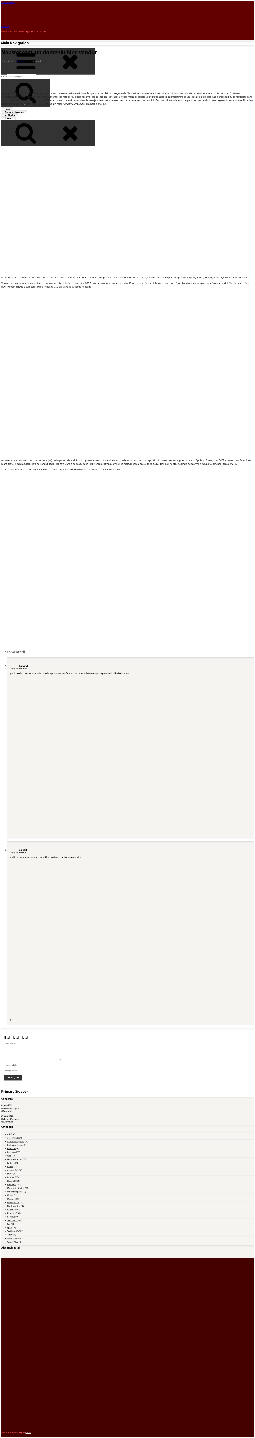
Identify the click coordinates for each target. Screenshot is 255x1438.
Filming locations (14, 1159)
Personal (11, 1209)
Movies (10, 1195)
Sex (8, 1224)
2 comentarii (35, 61)
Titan (9, 1234)
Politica (10, 1216)
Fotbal (10, 1163)
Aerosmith (12, 1137)
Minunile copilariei (15, 1191)
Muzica (10, 1199)
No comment (13, 1202)
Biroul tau (11, 1148)
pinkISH (5, 26)
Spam (9, 1227)
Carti (9, 1155)
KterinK (10, 1181)
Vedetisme (12, 1238)
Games (10, 1166)
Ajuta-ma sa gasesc (15, 1141)
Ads (9, 1134)
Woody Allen (12, 1242)
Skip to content (8, 2)
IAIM (9, 1173)
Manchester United (15, 1188)
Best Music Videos (15, 1145)
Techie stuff (12, 1231)
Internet (21, 61)
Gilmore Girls (12, 1170)
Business (11, 1152)
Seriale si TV (12, 1220)
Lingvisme (11, 1184)
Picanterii (11, 1213)
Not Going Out (14, 1206)
